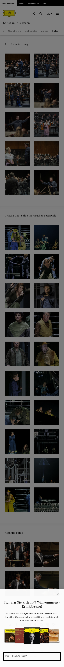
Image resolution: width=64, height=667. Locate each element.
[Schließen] (58, 594)
